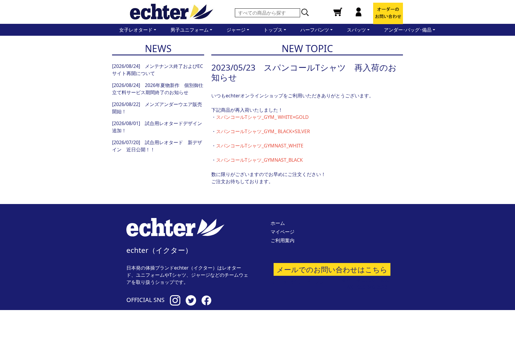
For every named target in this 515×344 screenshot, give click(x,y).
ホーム (278, 223)
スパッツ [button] (357, 30)
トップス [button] (273, 30)
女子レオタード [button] (136, 30)
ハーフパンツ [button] (315, 30)
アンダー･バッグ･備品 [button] (408, 30)
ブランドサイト (343, 323)
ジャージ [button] (237, 30)
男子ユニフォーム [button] (190, 30)
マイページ (282, 231)
